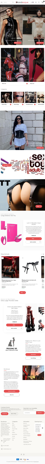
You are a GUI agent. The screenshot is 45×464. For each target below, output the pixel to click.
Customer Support (26, 435)
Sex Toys (13, 426)
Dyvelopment (36, 461)
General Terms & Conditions (26, 426)
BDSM (13, 425)
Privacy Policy (25, 431)
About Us (12, 394)
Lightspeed (24, 461)
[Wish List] (38, 2)
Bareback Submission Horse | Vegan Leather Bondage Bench (9, 281)
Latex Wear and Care (27, 444)
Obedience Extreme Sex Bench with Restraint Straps (29, 281)
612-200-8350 (6, 445)
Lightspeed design (29, 461)
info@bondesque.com (7, 448)
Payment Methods (26, 433)
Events (13, 438)
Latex (13, 430)
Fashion (13, 432)
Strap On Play (14, 428)
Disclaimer (25, 430)
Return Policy (13, 413)
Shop (33, 238)
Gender (13, 436)
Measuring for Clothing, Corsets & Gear (27, 442)
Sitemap (24, 437)
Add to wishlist (33, 242)
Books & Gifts (14, 434)
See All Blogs (33, 358)
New (13, 423)
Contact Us (4, 413)
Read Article (33, 354)
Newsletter (25, 439)
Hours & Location (11, 391)
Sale (13, 439)
